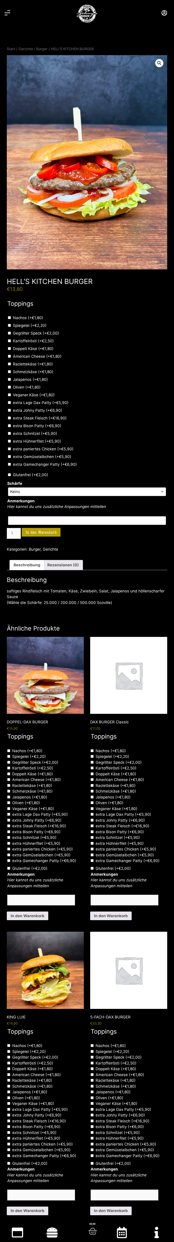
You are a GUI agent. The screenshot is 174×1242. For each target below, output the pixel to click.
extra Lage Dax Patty (40, 402)
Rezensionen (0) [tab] (63, 565)
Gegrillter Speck (36, 333)
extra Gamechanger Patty (45, 464)
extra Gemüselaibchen (42, 456)
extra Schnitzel (35, 433)
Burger (42, 49)
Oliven (27, 387)
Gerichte (26, 49)
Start (11, 49)
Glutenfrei (30, 475)
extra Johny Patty (37, 410)
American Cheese (37, 356)
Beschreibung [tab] (27, 565)
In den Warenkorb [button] (27, 916)
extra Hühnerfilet (37, 441)
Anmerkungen (21, 501)
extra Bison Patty (37, 426)
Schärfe (14, 483)
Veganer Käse (34, 395)
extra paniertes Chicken (43, 449)
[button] (159, 63)
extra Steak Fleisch (40, 418)
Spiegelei (29, 325)
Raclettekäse (33, 364)
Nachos (28, 317)
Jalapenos (30, 379)
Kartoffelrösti (33, 341)
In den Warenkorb (41, 532)
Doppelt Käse (33, 348)
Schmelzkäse (33, 372)
